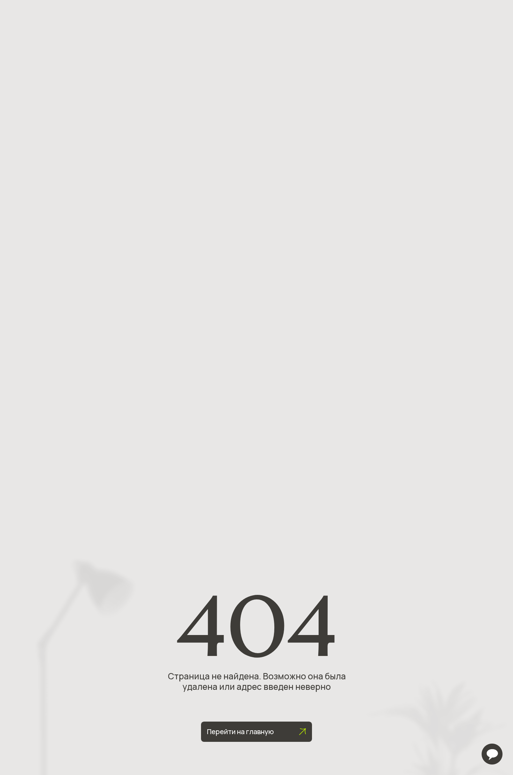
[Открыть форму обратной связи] (492, 754)
